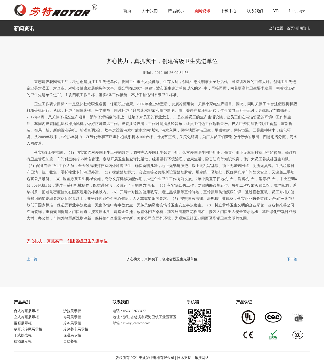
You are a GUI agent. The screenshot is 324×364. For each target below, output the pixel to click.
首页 (127, 11)
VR (276, 11)
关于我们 (149, 11)
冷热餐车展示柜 (75, 329)
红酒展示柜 (23, 341)
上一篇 (32, 259)
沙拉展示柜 (72, 311)
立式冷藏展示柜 (26, 317)
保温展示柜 (72, 335)
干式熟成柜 (23, 335)
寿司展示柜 (72, 317)
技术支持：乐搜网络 (193, 358)
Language (297, 11)
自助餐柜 (70, 341)
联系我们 (255, 11)
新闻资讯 (202, 11)
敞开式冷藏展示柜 (28, 329)
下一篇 (292, 259)
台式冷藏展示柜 (26, 311)
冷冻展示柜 (72, 323)
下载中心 (228, 11)
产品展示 (176, 11)
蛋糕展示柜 (23, 323)
